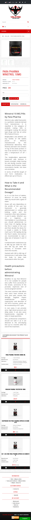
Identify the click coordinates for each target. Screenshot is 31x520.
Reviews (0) (23, 104)
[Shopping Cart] (22, 2)
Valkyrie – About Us (16, 482)
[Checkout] (25, 2)
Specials (16, 495)
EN (10, 2)
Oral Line (7, 36)
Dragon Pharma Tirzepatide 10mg (15, 389)
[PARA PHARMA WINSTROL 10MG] (15, 49)
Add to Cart (13, 98)
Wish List (16, 505)
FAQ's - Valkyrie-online (16, 479)
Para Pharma (15, 79)
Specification (14, 104)
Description (5, 104)
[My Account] (16, 2)
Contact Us (16, 489)
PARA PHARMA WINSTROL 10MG (17, 36)
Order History (16, 503)
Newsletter (16, 506)
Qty (3, 92)
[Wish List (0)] (20, 2)
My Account (16, 501)
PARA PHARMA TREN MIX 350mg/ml (15, 355)
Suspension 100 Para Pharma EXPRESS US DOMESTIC (15, 421)
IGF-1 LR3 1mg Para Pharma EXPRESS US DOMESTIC (15, 454)
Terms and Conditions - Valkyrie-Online (16, 481)
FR (6, 2)
